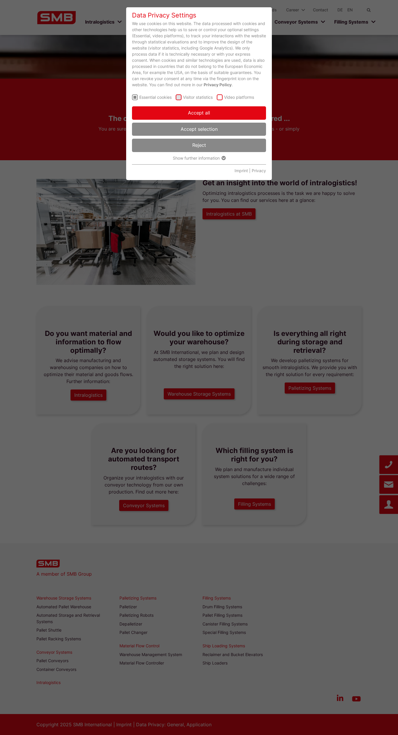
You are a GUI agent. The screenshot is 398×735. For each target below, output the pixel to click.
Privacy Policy (218, 84)
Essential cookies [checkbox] (155, 97)
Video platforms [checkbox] (239, 97)
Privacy (259, 170)
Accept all (199, 113)
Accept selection (199, 129)
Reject (199, 145)
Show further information (197, 158)
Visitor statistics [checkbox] (198, 97)
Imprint (241, 170)
